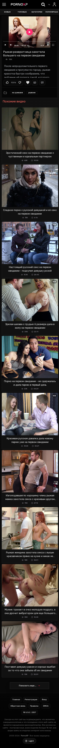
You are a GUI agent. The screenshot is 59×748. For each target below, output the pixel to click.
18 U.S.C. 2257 (29, 712)
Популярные (51, 12)
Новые (7, 12)
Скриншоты (35, 82)
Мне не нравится (19, 82)
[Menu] (4, 5)
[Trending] (49, 4)
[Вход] (54, 4)
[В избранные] (27, 82)
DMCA (46, 706)
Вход (44, 700)
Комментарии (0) (42, 82)
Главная (16, 700)
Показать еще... (27, 685)
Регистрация (31, 700)
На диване (17, 92)
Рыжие (32, 92)
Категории (36, 12)
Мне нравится (7, 82)
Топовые (22, 12)
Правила (34, 706)
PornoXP (24, 736)
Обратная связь (17, 706)
